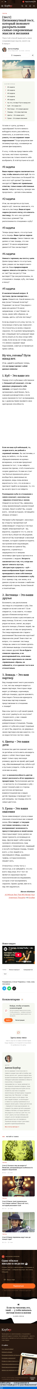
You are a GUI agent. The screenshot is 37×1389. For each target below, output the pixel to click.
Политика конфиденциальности (12, 1364)
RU (5, 1)
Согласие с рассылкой (8, 1358)
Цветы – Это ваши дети (15, 115)
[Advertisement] (18, 426)
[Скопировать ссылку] (14, 988)
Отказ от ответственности (10, 1361)
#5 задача (11, 99)
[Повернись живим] (32, 1378)
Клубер (31, 897)
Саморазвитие (28, 969)
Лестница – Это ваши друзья (17, 109)
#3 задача (11, 93)
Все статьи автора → (12, 1127)
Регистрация (19, 1020)
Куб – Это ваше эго (14, 106)
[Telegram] (4, 988)
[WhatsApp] (9, 988)
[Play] (23, 2)
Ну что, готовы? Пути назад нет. (19, 102)
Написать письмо (7, 1352)
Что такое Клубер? (7, 1349)
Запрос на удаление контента (11, 1370)
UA (2, 1)
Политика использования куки (11, 1367)
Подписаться (18, 1286)
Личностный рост (14, 969)
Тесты (4, 13)
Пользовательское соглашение (11, 1355)
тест (5, 974)
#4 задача (11, 96)
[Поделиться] (33, 55)
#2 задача (11, 90)
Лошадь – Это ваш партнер (17, 112)
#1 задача (11, 87)
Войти (8, 1020)
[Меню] (2, 6)
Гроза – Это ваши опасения (17, 118)
